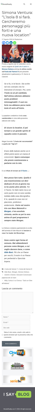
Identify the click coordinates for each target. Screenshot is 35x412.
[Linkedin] (11, 42)
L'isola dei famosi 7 (11, 269)
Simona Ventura (23, 272)
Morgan (7, 211)
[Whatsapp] (14, 42)
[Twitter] (7, 42)
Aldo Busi (8, 252)
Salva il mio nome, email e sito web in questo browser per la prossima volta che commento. (18, 334)
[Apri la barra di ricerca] (24, 4)
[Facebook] (3, 42)
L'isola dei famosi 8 (25, 269)
